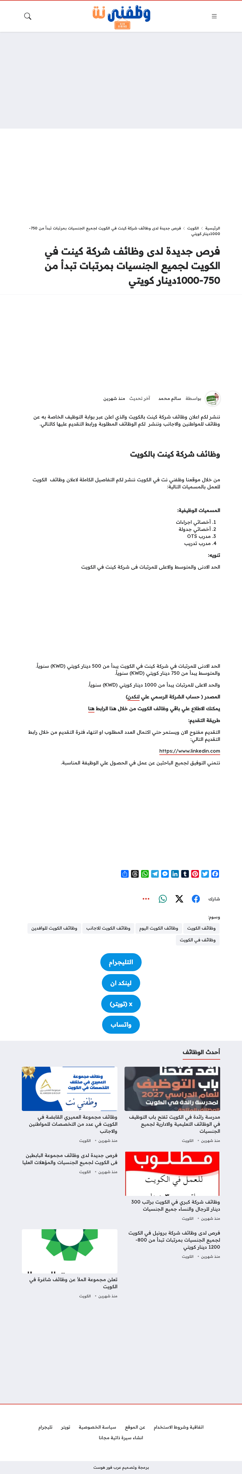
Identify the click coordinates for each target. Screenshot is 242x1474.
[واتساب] (162, 899)
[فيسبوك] (195, 899)
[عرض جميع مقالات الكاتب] (212, 398)
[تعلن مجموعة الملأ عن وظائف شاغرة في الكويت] (69, 1264)
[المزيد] (146, 899)
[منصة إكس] (179, 899)
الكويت (193, 228)
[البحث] (28, 16)
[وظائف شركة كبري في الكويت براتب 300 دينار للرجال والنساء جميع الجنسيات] (172, 1187)
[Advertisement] (121, 80)
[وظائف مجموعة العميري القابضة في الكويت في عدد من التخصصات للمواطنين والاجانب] (69, 1106)
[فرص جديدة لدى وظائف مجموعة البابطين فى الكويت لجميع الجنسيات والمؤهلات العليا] (69, 1187)
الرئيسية (212, 228)
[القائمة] (214, 16)
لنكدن (133, 697)
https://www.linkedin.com (189, 751)
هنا (91, 708)
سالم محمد (169, 398)
